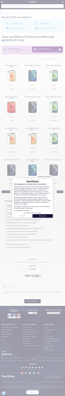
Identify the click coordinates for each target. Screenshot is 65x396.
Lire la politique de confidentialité (21, 210)
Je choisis (22, 216)
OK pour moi (42, 216)
